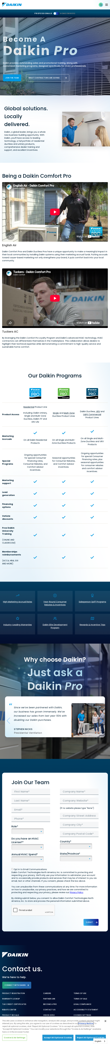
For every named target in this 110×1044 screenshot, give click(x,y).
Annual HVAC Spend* (24, 854)
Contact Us (49, 1010)
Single (56, 413)
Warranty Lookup (11, 999)
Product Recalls (10, 1015)
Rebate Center (9, 1010)
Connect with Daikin (15, 985)
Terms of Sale (80, 999)
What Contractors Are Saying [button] (44, 78)
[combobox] (100, 1041)
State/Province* (70, 853)
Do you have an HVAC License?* (25, 840)
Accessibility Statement (86, 1010)
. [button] (17, 601)
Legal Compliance (82, 1004)
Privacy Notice (85, 1023)
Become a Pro (50, 1004)
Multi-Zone (69, 413)
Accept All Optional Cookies (58, 1037)
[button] (101, 5)
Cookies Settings (82, 1015)
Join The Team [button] (12, 78)
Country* (65, 841)
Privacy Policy (76, 892)
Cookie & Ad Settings (14, 1037)
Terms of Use (80, 993)
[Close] (105, 1021)
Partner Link (49, 999)
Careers (47, 993)
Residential (28, 407)
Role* (14, 826)
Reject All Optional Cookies (90, 1037)
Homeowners (67, 13)
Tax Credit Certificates (14, 1004)
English (98, 1041)
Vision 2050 (49, 1015)
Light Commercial (92, 414)
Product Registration (13, 993)
